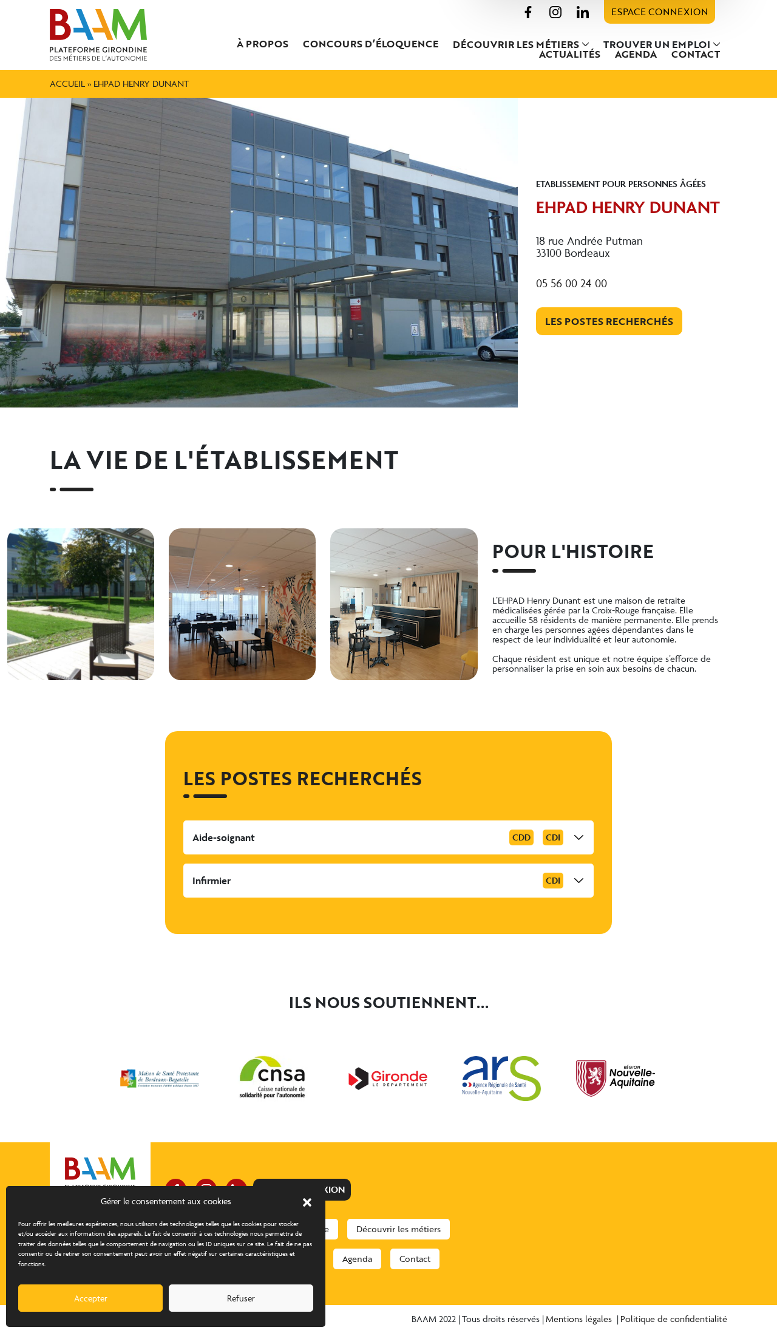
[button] (307, 1201)
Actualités (569, 54)
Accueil (67, 83)
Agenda (636, 54)
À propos (262, 43)
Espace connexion (659, 11)
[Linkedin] (583, 10)
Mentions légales (580, 1318)
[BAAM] (100, 35)
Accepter (90, 1298)
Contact (695, 54)
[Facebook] (528, 10)
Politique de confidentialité (673, 1318)
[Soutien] (159, 1078)
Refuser (241, 1298)
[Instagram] (555, 10)
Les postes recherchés (609, 321)
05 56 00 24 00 (571, 283)
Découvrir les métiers (516, 44)
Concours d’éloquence (370, 43)
